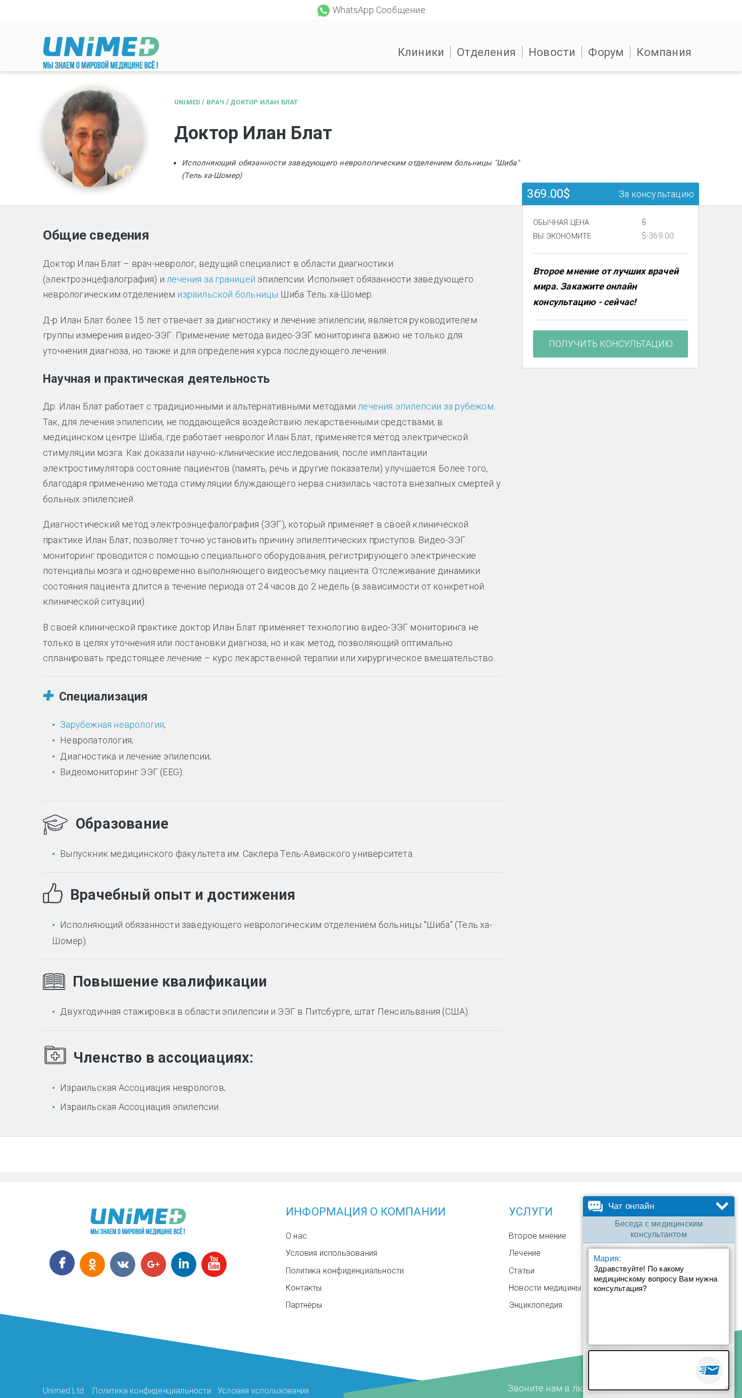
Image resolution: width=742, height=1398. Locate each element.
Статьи (522, 1270)
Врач (215, 102)
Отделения (486, 52)
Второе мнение (538, 1236)
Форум (606, 52)
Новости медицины (545, 1288)
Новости (551, 52)
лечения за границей (211, 279)
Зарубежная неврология (112, 724)
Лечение (525, 1253)
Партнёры (304, 1305)
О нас (296, 1236)
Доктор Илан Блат (264, 102)
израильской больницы (227, 294)
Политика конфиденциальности (345, 1270)
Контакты (304, 1288)
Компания (664, 52)
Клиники (421, 52)
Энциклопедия (535, 1305)
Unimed (187, 102)
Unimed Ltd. (64, 1390)
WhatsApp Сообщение (379, 10)
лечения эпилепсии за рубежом (426, 406)
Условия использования (331, 1253)
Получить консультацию (611, 343)
